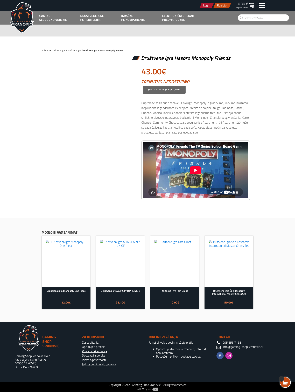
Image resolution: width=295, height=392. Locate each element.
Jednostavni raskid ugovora (99, 364)
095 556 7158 (232, 342)
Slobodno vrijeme (53, 19)
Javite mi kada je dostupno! (164, 89)
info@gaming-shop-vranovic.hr (243, 347)
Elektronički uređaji (178, 15)
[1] (82, 124)
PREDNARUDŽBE (173, 19)
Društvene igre (92, 15)
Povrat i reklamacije (94, 351)
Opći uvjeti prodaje (93, 347)
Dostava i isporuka (93, 355)
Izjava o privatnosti (94, 360)
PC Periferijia (90, 19)
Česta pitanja (90, 342)
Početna (46, 50)
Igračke (127, 15)
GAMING (44, 15)
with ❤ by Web (147, 389)
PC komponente (133, 19)
